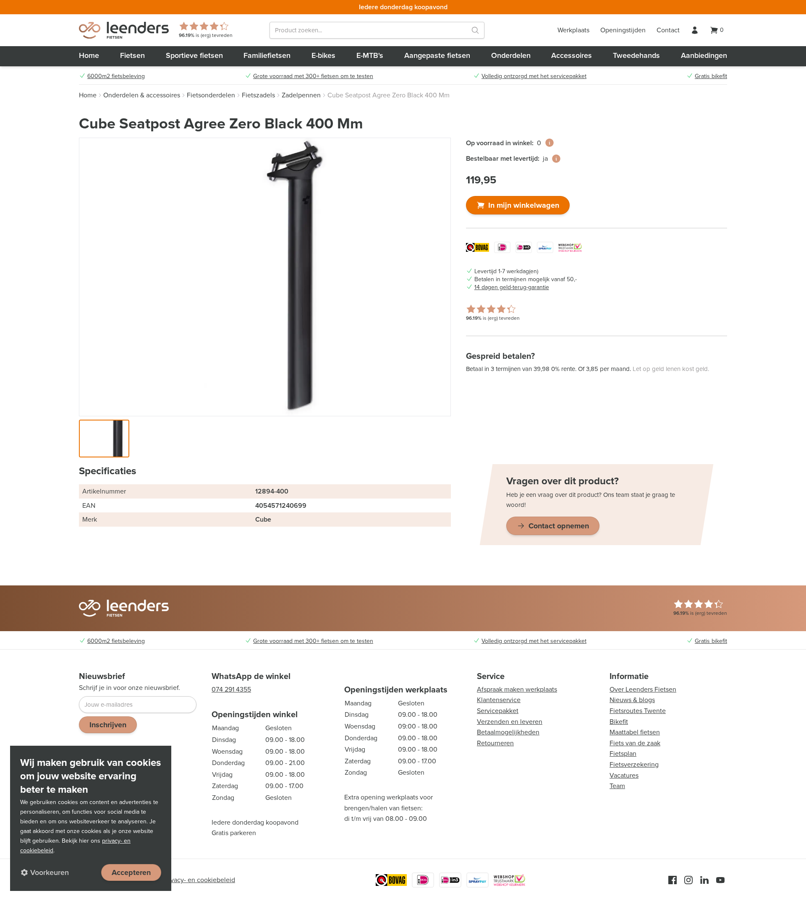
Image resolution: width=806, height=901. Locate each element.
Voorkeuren (49, 872)
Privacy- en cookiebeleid (199, 880)
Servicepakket (497, 711)
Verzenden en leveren (509, 721)
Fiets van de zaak (635, 743)
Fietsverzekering (634, 764)
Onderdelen (511, 55)
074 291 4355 (231, 689)
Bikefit (619, 721)
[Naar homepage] (124, 30)
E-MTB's (369, 55)
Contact (668, 30)
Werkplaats (573, 30)
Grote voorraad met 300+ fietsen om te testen (313, 76)
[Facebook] (672, 880)
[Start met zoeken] (475, 30)
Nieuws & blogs (632, 700)
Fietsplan (623, 753)
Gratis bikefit (711, 76)
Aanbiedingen (704, 55)
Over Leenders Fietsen (643, 689)
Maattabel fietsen (635, 732)
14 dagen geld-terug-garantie (511, 287)
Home (89, 55)
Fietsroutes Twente (638, 711)
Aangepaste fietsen (437, 55)
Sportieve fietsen (194, 55)
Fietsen (132, 55)
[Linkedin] (704, 880)
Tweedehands (636, 55)
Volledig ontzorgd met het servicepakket (534, 76)
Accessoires (571, 55)
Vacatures (624, 775)
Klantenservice (499, 700)
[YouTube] (720, 880)
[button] (104, 438)
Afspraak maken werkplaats (517, 689)
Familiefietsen (266, 55)
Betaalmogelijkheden (508, 732)
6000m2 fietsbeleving (116, 76)
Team (617, 786)
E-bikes (323, 55)
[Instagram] (688, 880)
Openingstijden (623, 30)
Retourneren (495, 743)
